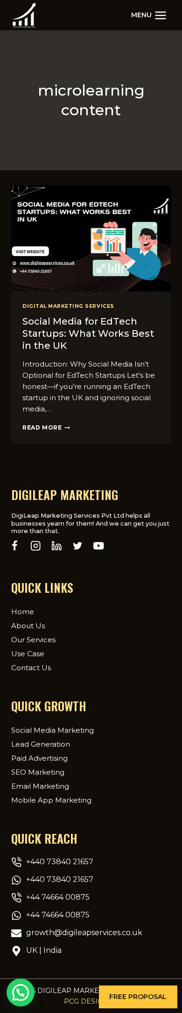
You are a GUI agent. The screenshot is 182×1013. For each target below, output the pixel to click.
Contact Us (31, 667)
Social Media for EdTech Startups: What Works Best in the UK (88, 333)
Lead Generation (40, 744)
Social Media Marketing (52, 730)
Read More (46, 427)
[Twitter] (77, 545)
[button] (138, 996)
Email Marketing (40, 786)
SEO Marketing (37, 772)
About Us (28, 625)
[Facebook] (14, 545)
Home (22, 611)
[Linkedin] (56, 545)
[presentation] (91, 238)
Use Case (27, 653)
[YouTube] (98, 545)
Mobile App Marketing (51, 800)
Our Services (33, 639)
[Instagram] (35, 545)
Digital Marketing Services (68, 306)
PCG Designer (91, 1001)
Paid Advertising (39, 758)
